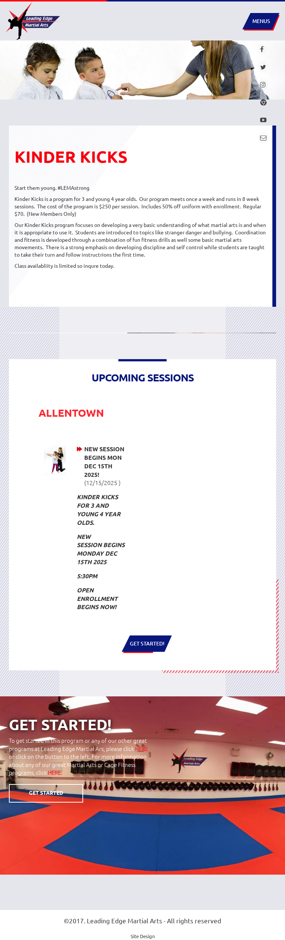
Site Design (143, 936)
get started (46, 793)
